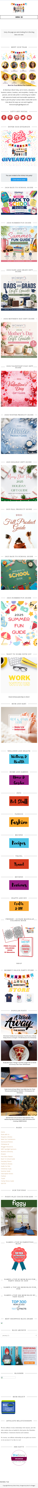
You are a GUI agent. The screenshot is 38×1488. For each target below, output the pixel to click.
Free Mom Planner (7, 1156)
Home (3, 1132)
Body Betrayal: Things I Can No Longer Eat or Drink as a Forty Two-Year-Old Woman (19, 1063)
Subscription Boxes (7, 1174)
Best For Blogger (31, 1485)
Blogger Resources (7, 1147)
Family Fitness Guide (7, 1181)
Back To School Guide (8, 1159)
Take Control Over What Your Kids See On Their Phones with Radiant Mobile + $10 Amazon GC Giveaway (19, 1091)
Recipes (3, 1154)
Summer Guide (5, 1171)
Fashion (3, 1176)
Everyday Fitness (6, 1161)
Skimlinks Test (4, 1482)
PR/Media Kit (5, 1144)
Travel (3, 1178)
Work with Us (5, 1134)
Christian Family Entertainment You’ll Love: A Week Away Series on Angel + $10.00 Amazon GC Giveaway (19, 1037)
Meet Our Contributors (8, 1139)
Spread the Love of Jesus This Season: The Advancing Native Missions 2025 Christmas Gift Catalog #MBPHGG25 (19, 1119)
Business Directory (7, 1151)
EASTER (3, 1183)
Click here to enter (19, 179)
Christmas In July (6, 1169)
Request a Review (6, 1137)
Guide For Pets (5, 1166)
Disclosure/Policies (7, 1142)
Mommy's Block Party (13, 1485)
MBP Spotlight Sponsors (8, 1149)
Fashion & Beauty (6, 1164)
